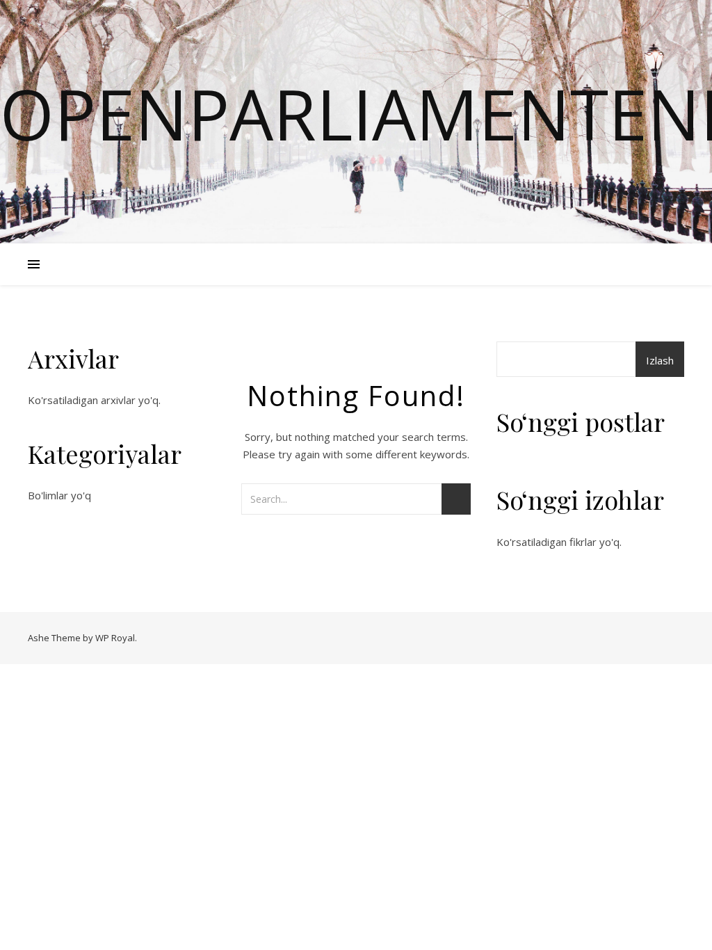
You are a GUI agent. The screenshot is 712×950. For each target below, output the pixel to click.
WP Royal (115, 637)
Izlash (660, 360)
